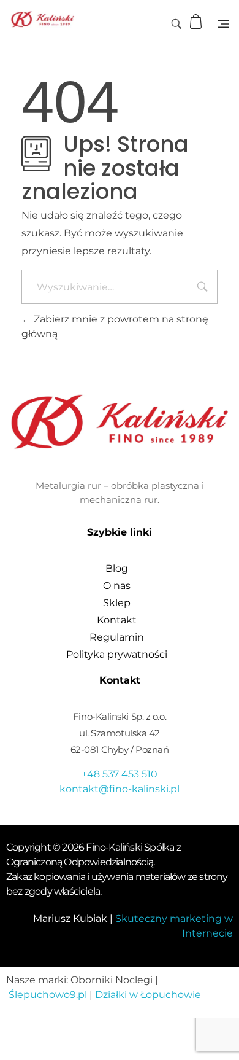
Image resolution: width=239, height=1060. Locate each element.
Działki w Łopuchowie (148, 994)
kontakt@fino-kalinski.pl (119, 789)
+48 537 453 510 (119, 774)
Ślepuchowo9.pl (48, 994)
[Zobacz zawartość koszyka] (197, 21)
